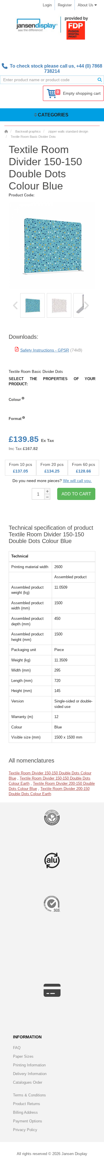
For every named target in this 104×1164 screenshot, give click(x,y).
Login (47, 5)
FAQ (17, 1048)
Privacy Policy (25, 1130)
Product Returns (26, 1104)
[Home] (6, 131)
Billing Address (25, 1112)
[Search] (99, 79)
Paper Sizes (23, 1056)
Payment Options (27, 1121)
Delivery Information (30, 1074)
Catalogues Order (27, 1082)
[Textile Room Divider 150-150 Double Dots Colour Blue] (32, 305)
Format (15, 418)
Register (65, 5)
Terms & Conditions (29, 1095)
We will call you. (77, 480)
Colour (15, 399)
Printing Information (29, 1065)
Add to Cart (76, 493)
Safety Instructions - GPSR (44, 350)
